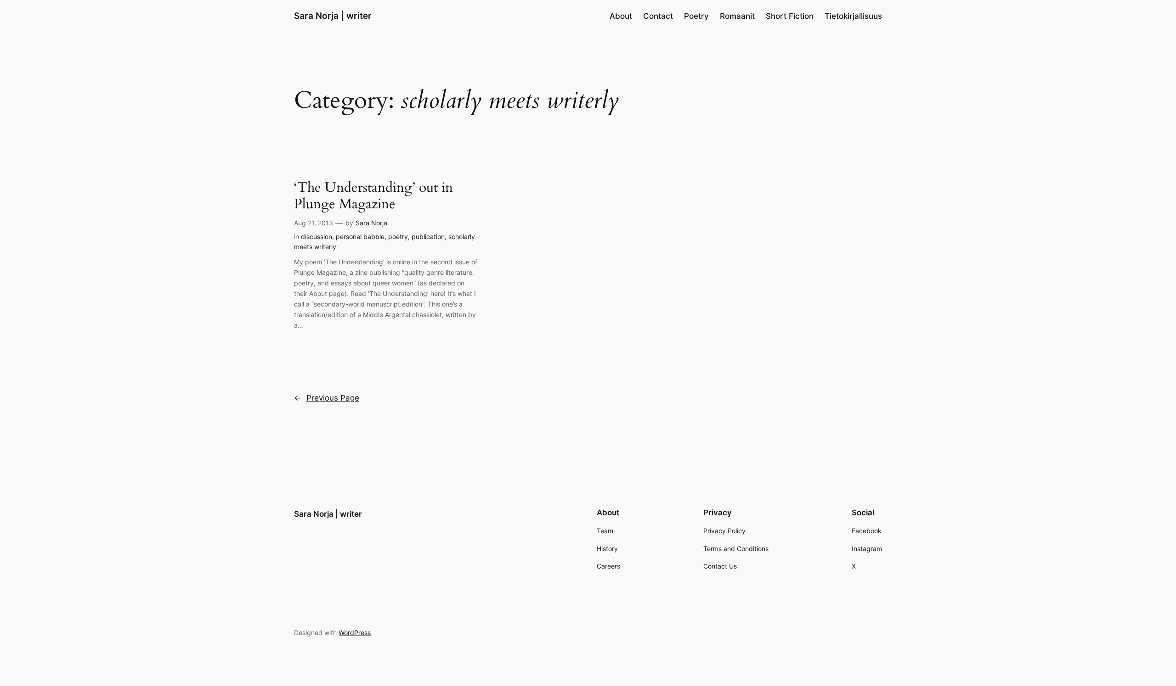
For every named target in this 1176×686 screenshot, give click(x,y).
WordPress (355, 632)
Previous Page (326, 397)
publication (428, 236)
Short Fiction (790, 16)
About (621, 16)
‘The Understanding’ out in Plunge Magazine (373, 196)
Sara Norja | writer (333, 15)
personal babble (360, 236)
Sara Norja (371, 223)
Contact (658, 16)
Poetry (696, 16)
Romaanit (737, 16)
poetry (398, 236)
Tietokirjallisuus (853, 16)
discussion (316, 236)
